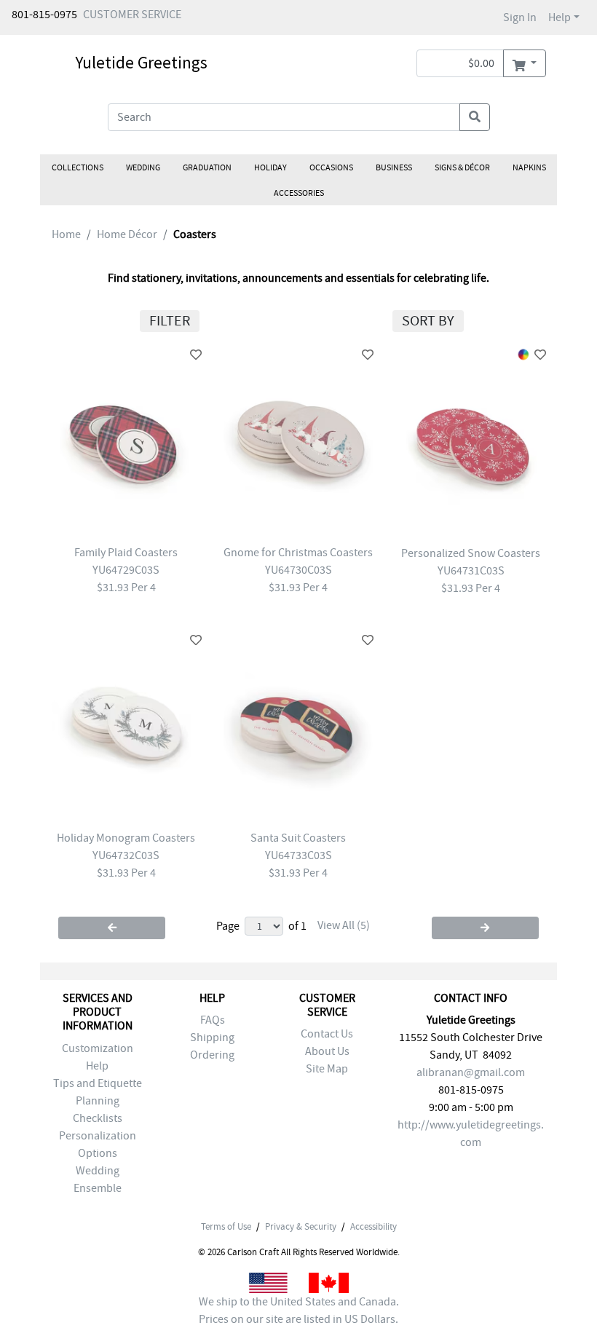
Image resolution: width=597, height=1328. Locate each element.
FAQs (212, 1020)
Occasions (331, 167)
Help (559, 17)
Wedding (143, 167)
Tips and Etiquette (97, 1083)
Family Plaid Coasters (126, 552)
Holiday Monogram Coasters (126, 838)
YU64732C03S (125, 855)
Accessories (299, 193)
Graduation (207, 167)
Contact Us (327, 1034)
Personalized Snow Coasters (470, 553)
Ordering (212, 1055)
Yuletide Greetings (141, 62)
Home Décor (127, 234)
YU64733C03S (298, 855)
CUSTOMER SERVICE (132, 14)
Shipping (212, 1037)
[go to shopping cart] (524, 63)
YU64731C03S (471, 571)
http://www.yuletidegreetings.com (471, 1134)
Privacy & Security (300, 1227)
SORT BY (428, 321)
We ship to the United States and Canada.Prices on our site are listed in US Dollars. (299, 1311)
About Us (327, 1051)
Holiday (270, 167)
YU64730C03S (298, 570)
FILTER (169, 321)
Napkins (529, 167)
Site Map (327, 1069)
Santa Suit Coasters (298, 838)
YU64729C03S (125, 570)
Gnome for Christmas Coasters (298, 552)
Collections (77, 167)
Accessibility (373, 1227)
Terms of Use (226, 1227)
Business (394, 167)
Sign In (520, 17)
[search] (474, 117)
